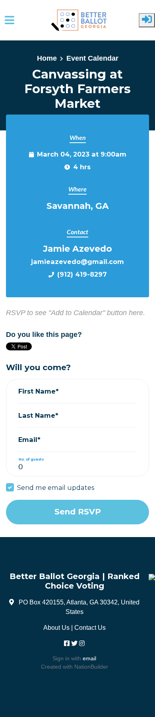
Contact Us (90, 627)
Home (47, 58)
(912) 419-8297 (82, 274)
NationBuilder (91, 666)
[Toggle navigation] (9, 20)
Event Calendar (92, 58)
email (89, 658)
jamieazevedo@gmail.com (77, 262)
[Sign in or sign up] (147, 20)
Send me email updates (55, 487)
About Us (56, 627)
